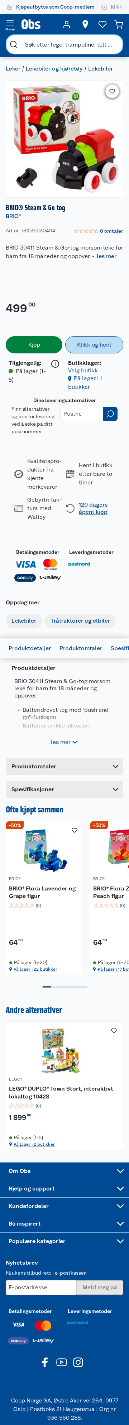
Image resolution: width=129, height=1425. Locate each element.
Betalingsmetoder (37, 552)
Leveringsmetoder (91, 552)
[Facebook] (45, 1362)
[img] (45, 905)
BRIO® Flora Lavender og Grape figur (42, 892)
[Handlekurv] (118, 24)
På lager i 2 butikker (34, 1144)
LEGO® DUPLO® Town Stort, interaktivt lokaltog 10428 (61, 1092)
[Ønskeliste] (102, 24)
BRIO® (13, 216)
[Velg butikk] (85, 24)
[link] (98, 231)
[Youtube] (61, 1362)
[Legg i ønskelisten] (112, 91)
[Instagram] (78, 1362)
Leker (13, 68)
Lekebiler (100, 68)
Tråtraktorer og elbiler (80, 620)
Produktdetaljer (30, 648)
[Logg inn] (67, 24)
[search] (13, 44)
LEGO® (15, 1079)
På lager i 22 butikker (35, 969)
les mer (106, 256)
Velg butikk (83, 370)
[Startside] (38, 24)
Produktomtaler (80, 648)
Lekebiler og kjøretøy (54, 68)
